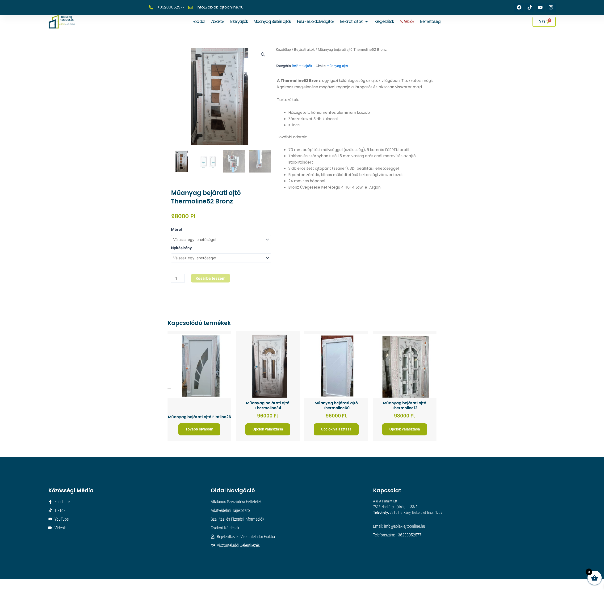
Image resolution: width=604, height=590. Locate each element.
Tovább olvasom (199, 429)
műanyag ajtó (337, 66)
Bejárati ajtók (351, 21)
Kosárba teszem (211, 278)
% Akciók (407, 21)
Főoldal (199, 21)
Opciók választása (267, 429)
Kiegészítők (384, 21)
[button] (263, 54)
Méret (176, 229)
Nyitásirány (181, 247)
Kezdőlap (283, 49)
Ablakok (217, 21)
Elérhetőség (430, 21)
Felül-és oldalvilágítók (315, 21)
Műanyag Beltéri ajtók (272, 21)
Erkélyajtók (239, 21)
